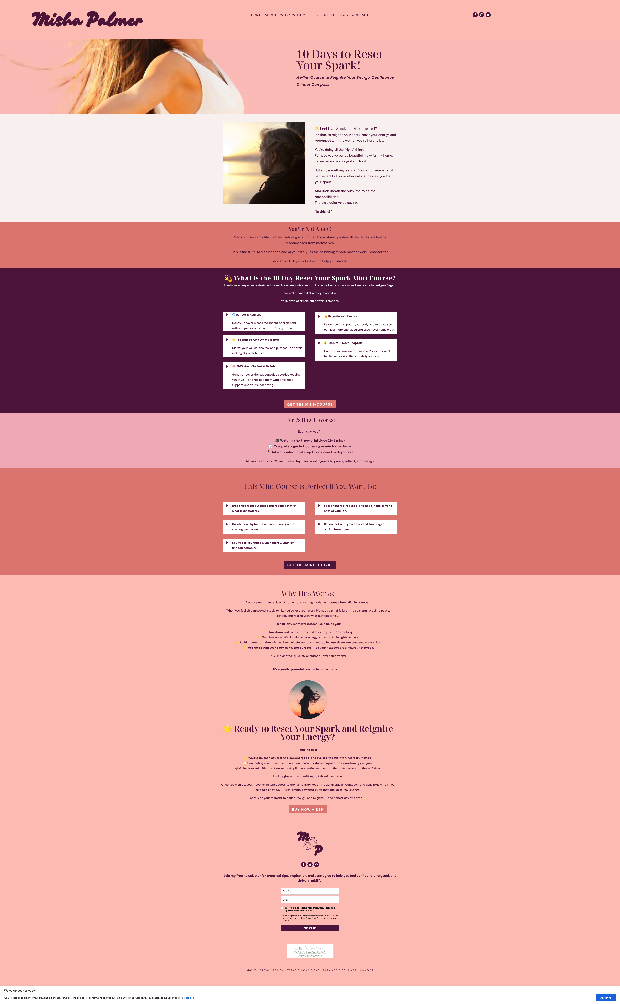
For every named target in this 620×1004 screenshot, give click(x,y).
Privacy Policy (311, 918)
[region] (310, 995)
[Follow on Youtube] (488, 14)
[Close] (618, 987)
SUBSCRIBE (310, 928)
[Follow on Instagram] (481, 14)
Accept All (605, 997)
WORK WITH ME (294, 15)
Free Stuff (324, 15)
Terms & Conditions (303, 970)
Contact (360, 15)
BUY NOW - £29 (307, 809)
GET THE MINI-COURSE (310, 404)
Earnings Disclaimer (339, 970)
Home (256, 15)
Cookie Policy (191, 997)
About (271, 15)
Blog (343, 15)
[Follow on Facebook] (475, 14)
